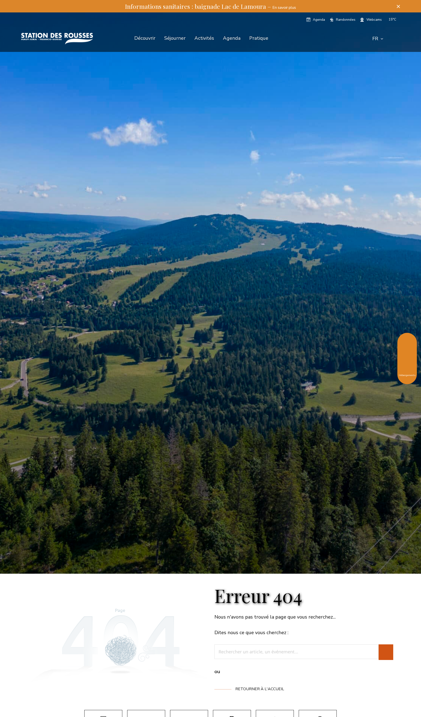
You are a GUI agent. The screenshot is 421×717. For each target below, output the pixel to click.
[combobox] (377, 38)
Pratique (258, 38)
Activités (204, 38)
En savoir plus (284, 7)
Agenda (231, 38)
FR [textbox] (375, 38)
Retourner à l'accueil (259, 689)
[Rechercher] (386, 652)
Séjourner (175, 38)
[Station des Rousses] (57, 39)
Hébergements (407, 374)
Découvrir (144, 38)
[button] (398, 6)
